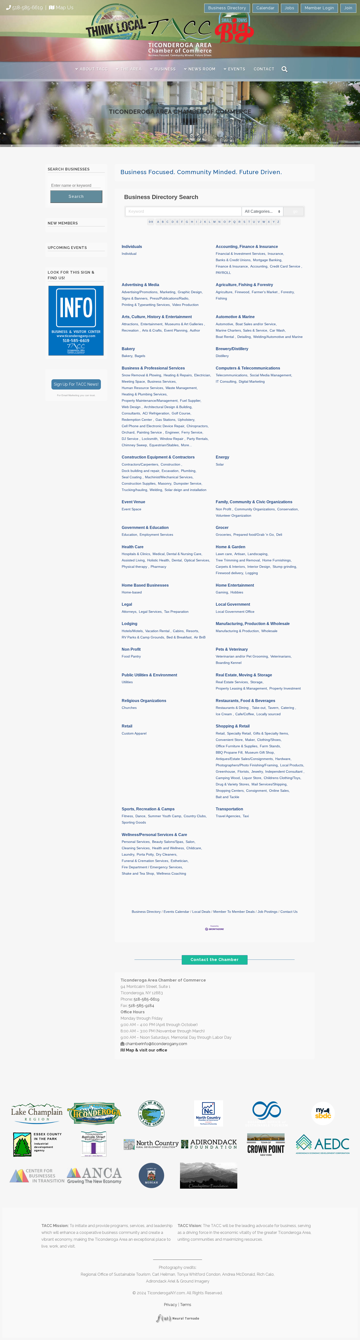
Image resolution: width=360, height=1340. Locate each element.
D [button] (173, 221)
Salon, (190, 842)
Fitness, (128, 816)
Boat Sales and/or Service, (256, 324)
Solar (220, 464)
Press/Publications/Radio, (169, 298)
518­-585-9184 (141, 1005)
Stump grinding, (285, 567)
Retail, (221, 733)
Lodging (129, 624)
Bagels (140, 356)
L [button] (209, 221)
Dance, (140, 816)
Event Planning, (176, 330)
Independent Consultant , (284, 771)
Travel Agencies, (228, 816)
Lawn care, (224, 554)
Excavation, (171, 471)
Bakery (128, 349)
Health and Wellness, (168, 848)
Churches (129, 708)
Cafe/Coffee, (245, 714)
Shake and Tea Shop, (138, 873)
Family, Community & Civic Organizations (254, 502)
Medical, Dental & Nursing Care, (177, 554)
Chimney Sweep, (135, 445)
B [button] (163, 221)
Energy (222, 457)
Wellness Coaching (171, 873)
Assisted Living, (134, 560)
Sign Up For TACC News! (76, 384)
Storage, (257, 682)
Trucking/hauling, (135, 490)
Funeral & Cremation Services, (145, 861)
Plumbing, (188, 471)
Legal (127, 604)
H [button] (192, 221)
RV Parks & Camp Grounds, (143, 637)
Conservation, (288, 509)
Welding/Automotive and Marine (278, 337)
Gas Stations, (166, 420)
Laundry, (128, 854)
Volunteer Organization (233, 515)
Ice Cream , (225, 714)
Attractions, (130, 324)
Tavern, (273, 708)
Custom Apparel (134, 733)
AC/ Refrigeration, (156, 413)
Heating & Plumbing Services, (145, 394)
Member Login (319, 8)
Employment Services (156, 534)
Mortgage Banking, (267, 260)
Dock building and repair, (141, 471)
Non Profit (131, 649)
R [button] (239, 221)
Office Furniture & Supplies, (237, 746)
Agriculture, (224, 292)
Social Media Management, (271, 375)
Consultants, (131, 413)
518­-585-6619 (146, 999)
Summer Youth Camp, (165, 816)
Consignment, (257, 791)
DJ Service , (131, 439)
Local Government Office (235, 612)
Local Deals (201, 912)
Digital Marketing (252, 381)
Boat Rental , (226, 337)
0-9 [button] (151, 221)
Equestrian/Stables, (164, 445)
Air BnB (199, 637)
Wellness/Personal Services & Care (154, 835)
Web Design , (132, 407)
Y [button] (274, 221)
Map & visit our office (146, 1050)
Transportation (229, 809)
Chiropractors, (198, 426)
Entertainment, (152, 324)
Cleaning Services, (136, 848)
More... (186, 445)
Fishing (221, 298)
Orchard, (128, 432)
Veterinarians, (281, 656)
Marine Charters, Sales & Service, (242, 330)
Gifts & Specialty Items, (271, 733)
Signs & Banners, (135, 298)
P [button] (229, 221)
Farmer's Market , (265, 292)
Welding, (156, 490)
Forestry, (288, 292)
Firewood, (242, 292)
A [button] (158, 221)
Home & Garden (230, 547)
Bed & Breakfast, (179, 637)
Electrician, (202, 375)
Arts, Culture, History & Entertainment (157, 317)
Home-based (132, 592)
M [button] (214, 221)
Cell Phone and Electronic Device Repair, (153, 426)
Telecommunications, (232, 375)
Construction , (171, 464)
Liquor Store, (252, 778)
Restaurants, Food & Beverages (245, 701)
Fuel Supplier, (190, 400)
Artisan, (240, 554)
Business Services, (162, 381)
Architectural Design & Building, (168, 407)
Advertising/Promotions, (140, 292)
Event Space (131, 509)
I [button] (196, 221)
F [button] (182, 221)
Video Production (185, 305)
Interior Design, (259, 567)
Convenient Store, (230, 740)
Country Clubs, (195, 816)
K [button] (205, 221)
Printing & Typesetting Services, (146, 305)
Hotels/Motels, (133, 631)
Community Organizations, (255, 509)
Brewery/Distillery (232, 349)
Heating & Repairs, (178, 375)
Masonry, (165, 483)
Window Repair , (172, 439)
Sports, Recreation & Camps (148, 809)
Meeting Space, (134, 381)
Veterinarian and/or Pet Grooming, (242, 656)
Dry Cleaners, (166, 854)
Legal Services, (151, 612)
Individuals (132, 247)
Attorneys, (129, 612)
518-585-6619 (27, 8)
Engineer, (172, 432)
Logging (251, 573)
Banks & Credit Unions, (234, 260)
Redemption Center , (138, 420)
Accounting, (259, 266)
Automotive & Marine (235, 317)
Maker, (250, 740)
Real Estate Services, (232, 682)
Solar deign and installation (185, 490)
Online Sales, (279, 791)
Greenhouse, (226, 771)
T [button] (249, 221)
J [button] (200, 221)
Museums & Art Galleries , (185, 324)
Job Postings (267, 912)
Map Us (64, 8)
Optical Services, (197, 560)
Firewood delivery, (230, 573)
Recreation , (131, 330)
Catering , (288, 708)
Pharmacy (158, 567)
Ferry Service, (192, 432)
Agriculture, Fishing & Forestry (244, 285)
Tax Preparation (176, 612)
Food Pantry (131, 656)
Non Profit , (224, 509)
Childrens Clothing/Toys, (282, 778)
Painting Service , (150, 432)
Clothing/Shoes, (269, 740)
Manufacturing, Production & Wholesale (253, 624)
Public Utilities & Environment (149, 675)
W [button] (264, 221)
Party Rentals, (198, 439)
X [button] (269, 221)
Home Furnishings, (277, 560)
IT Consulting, (226, 381)
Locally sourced (268, 714)
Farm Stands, (270, 746)
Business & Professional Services (153, 368)
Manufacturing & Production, (238, 631)
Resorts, (192, 631)
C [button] (167, 221)
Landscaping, (258, 554)
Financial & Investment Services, (241, 254)
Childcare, (194, 848)
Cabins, (179, 631)
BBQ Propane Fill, (229, 752)
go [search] (295, 211)
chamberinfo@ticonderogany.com (156, 1043)
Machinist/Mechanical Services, (169, 477)
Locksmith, (150, 439)
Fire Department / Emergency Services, (152, 867)
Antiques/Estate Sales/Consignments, (245, 759)
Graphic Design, (190, 292)
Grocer (222, 527)
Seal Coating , (133, 477)
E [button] (177, 221)
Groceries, (224, 534)
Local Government (233, 604)
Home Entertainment (235, 585)
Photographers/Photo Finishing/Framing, (247, 765)
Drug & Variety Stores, (233, 784)
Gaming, (222, 592)
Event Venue (133, 502)
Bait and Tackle (227, 797)
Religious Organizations (144, 701)
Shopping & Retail (233, 726)
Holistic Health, (158, 560)
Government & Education (145, 527)
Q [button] (234, 221)
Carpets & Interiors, (231, 567)
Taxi (246, 816)
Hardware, (283, 759)
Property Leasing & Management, (242, 688)
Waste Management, (182, 388)
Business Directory (227, 8)
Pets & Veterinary (232, 649)
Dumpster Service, (188, 483)
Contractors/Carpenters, (140, 464)
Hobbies (236, 592)
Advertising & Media (140, 285)
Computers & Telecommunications (248, 368)
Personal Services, (136, 842)
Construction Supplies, (139, 483)
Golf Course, (181, 413)
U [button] (254, 221)
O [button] (225, 221)
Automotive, (225, 324)
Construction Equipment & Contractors (158, 457)
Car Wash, (278, 330)
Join (348, 8)
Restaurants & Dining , (233, 708)
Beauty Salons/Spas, (168, 842)
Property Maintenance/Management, (150, 400)
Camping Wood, (228, 778)
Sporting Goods (134, 822)
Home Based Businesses (145, 585)
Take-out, (259, 708)
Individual (129, 254)
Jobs (289, 8)
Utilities (127, 682)
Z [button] (278, 221)
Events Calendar (176, 912)
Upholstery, (186, 420)
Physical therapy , (135, 567)
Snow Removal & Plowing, (142, 375)
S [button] (244, 221)
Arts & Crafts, (152, 330)
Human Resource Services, (143, 388)
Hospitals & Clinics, (136, 554)
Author (195, 330)
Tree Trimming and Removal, (238, 560)
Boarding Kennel (228, 663)
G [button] (187, 221)
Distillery (222, 356)
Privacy (170, 1304)
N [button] (219, 221)
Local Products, (292, 765)
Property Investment (285, 688)
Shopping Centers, (230, 791)
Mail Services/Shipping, (270, 784)
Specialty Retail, (239, 733)
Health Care (133, 547)
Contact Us (289, 912)
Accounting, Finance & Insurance (247, 247)
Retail (127, 726)
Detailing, (244, 337)
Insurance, (276, 254)
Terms (185, 1304)
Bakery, (127, 356)
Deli (279, 534)
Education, (130, 534)
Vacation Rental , (158, 631)
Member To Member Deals (234, 912)
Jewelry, (257, 771)
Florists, (244, 771)
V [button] (259, 221)
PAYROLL (223, 273)
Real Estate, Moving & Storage (244, 675)
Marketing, (168, 292)
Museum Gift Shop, (260, 752)
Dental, (177, 560)
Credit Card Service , (286, 266)
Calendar (265, 8)
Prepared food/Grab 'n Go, (254, 534)
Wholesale (269, 631)
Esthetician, (180, 861)
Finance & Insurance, (232, 266)
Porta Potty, (146, 854)
